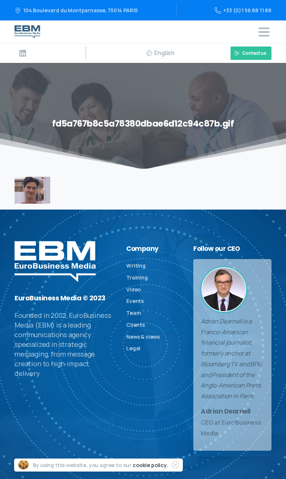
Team (133, 312)
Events (135, 300)
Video (133, 289)
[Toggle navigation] (264, 32)
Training (137, 277)
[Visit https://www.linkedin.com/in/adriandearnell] (22, 53)
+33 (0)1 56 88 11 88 (247, 10)
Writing (136, 265)
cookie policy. (150, 465)
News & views (143, 336)
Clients (135, 324)
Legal (133, 348)
